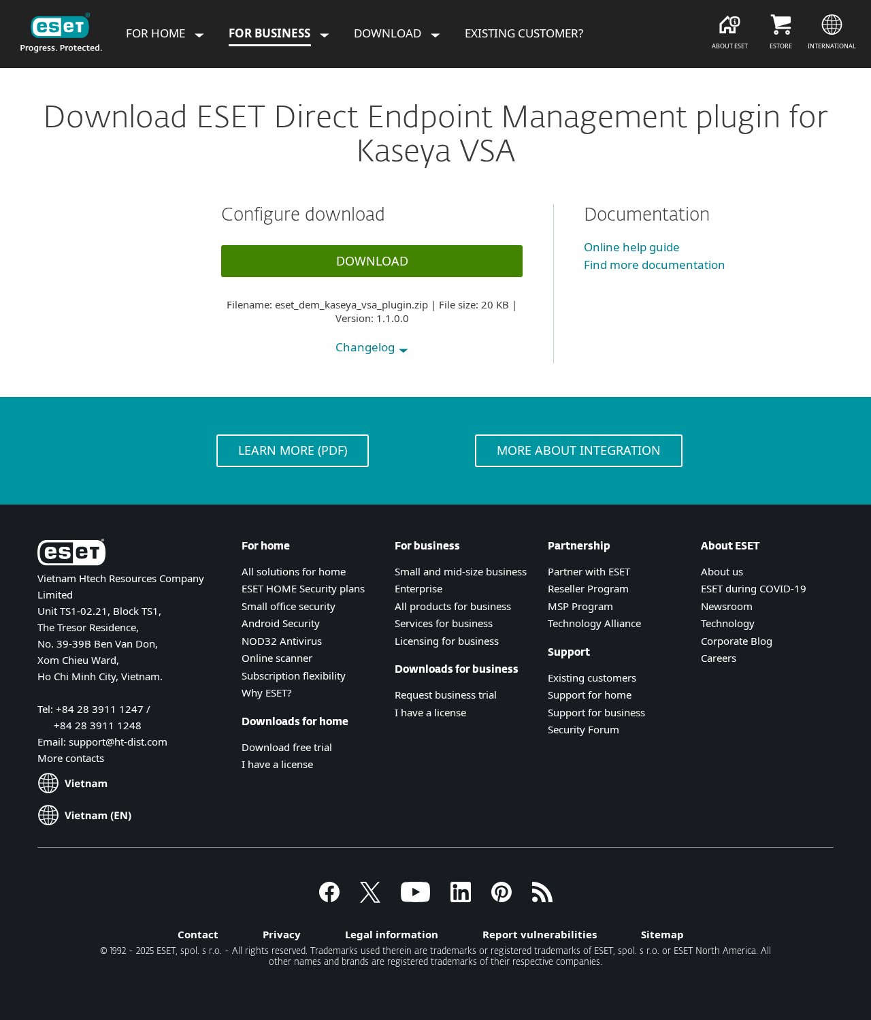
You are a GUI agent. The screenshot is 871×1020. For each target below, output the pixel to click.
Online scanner (277, 658)
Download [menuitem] (389, 33)
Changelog (366, 347)
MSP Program (580, 606)
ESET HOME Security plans (303, 588)
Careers (718, 658)
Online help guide (632, 247)
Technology (728, 623)
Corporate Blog (736, 641)
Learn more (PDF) (292, 450)
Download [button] (372, 261)
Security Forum (583, 729)
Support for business (596, 712)
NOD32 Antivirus (282, 641)
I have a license (277, 764)
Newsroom (727, 606)
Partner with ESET (589, 571)
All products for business (453, 606)
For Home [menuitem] (157, 33)
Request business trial (446, 694)
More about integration (579, 450)
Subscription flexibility (294, 675)
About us (722, 571)
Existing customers (592, 677)
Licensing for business (447, 641)
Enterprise (418, 588)
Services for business (444, 623)
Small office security (288, 606)
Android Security (281, 623)
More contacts (70, 758)
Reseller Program (588, 588)
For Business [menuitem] (271, 33)
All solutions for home (294, 571)
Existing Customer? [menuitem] (524, 33)
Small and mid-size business (461, 571)
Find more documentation (654, 264)
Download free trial (287, 747)
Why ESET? (267, 692)
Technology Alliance (594, 623)
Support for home (589, 694)
